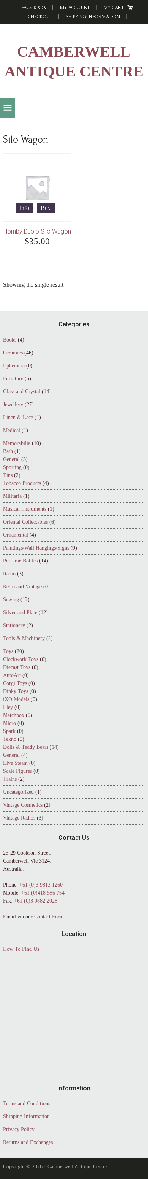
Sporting (12, 467)
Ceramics (13, 353)
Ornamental (15, 535)
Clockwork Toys (20, 659)
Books (9, 340)
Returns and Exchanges (28, 1142)
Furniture (13, 378)
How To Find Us (21, 949)
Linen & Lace (18, 417)
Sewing (11, 599)
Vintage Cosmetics (23, 805)
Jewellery (13, 404)
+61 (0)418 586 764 (43, 893)
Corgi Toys (15, 683)
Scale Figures (17, 771)
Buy (46, 208)
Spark (9, 731)
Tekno (9, 739)
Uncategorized (18, 792)
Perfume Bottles (20, 561)
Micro (9, 723)
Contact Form (49, 917)
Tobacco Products (22, 483)
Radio (9, 574)
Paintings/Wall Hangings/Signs (36, 548)
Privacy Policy (19, 1129)
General (11, 459)
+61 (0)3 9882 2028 (35, 901)
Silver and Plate (20, 612)
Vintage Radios (19, 818)
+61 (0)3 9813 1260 (41, 885)
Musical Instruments (24, 509)
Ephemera (14, 366)
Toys (8, 651)
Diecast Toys (16, 667)
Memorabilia (16, 443)
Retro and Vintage (22, 587)
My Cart (114, 7)
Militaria (12, 496)
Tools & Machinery (24, 638)
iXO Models (16, 699)
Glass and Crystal (21, 391)
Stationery (14, 625)
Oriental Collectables (25, 522)
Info (24, 208)
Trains (10, 779)
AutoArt (12, 675)
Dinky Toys (15, 691)
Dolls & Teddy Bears (25, 747)
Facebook (34, 7)
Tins (8, 475)
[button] (7, 108)
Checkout (40, 16)
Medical (11, 430)
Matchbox (13, 715)
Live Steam (15, 763)
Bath (8, 451)
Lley (8, 707)
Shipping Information (93, 16)
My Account (75, 7)
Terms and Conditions (26, 1103)
